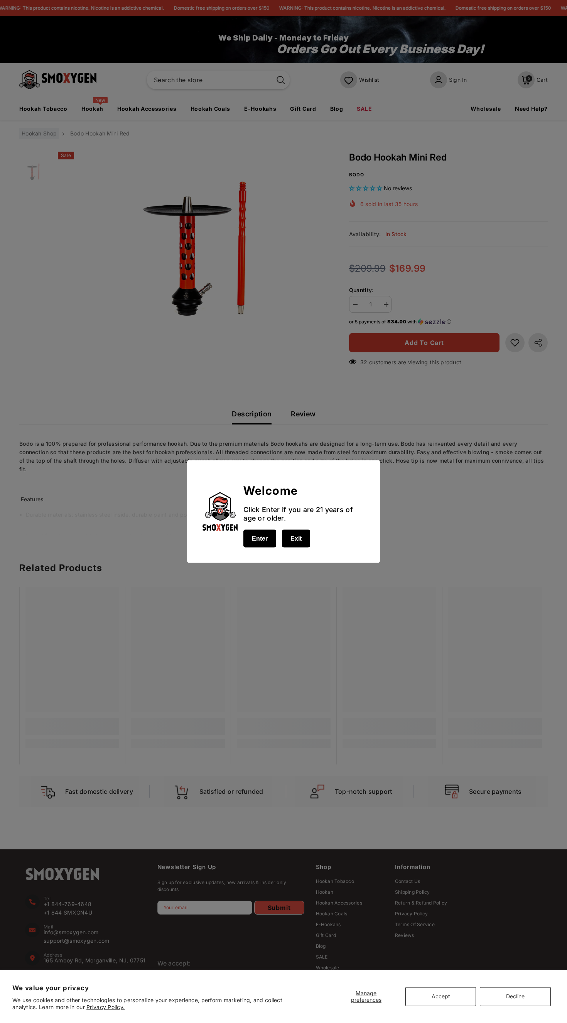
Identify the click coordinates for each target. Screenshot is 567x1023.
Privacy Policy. (105, 1007)
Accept (441, 996)
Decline (515, 996)
